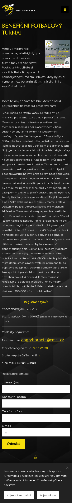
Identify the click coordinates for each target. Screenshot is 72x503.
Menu (65, 9)
